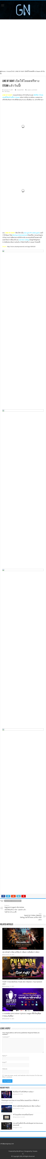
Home (3, 71)
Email (4, 1062)
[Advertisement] (23, 45)
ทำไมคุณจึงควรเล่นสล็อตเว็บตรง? (23, 1114)
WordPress (19, 1151)
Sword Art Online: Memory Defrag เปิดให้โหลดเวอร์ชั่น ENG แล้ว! (31, 917)
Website (4, 1069)
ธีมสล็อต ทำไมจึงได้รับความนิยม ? (23, 1092)
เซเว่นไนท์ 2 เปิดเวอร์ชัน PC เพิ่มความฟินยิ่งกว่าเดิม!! (20, 952)
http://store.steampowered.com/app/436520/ (21, 246)
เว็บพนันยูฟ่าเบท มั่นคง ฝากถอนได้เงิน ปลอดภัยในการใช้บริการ (20, 1100)
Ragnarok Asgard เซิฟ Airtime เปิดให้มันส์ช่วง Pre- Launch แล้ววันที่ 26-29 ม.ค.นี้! (15, 909)
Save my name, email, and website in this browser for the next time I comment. (22, 1076)
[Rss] (23, 1154)
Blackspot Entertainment (13, 901)
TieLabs (35, 1151)
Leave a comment (32, 90)
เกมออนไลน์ (10, 71)
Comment (5, 1037)
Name (4, 1056)
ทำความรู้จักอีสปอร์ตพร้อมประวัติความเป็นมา (27, 1106)
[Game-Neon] (23, 9)
